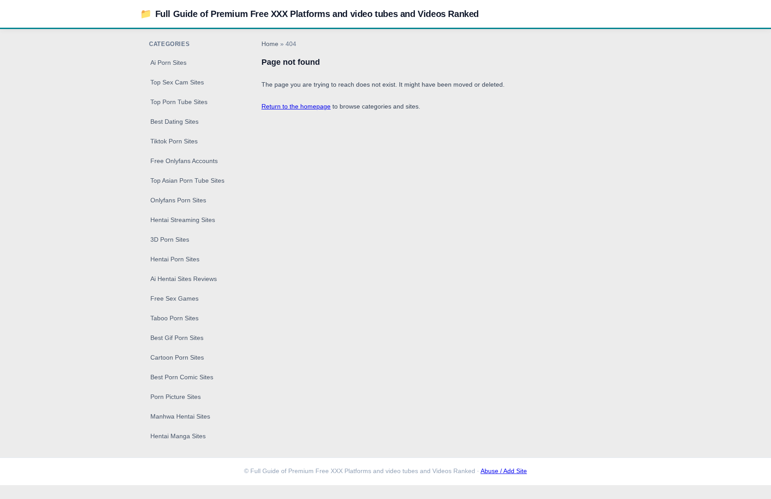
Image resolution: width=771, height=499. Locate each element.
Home (269, 44)
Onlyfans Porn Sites (178, 200)
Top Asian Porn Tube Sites (187, 180)
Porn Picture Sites (175, 396)
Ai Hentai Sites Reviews (183, 278)
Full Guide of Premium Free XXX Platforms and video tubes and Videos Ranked (309, 13)
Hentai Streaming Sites (182, 219)
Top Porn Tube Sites (178, 101)
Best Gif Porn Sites (176, 337)
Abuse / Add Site (504, 471)
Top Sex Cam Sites (177, 82)
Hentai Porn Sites (174, 259)
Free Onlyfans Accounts (184, 160)
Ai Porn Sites (168, 62)
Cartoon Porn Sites (177, 357)
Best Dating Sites (174, 121)
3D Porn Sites (169, 239)
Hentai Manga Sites (178, 436)
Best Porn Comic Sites (181, 377)
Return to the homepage (296, 106)
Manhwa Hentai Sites (180, 416)
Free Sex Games (174, 298)
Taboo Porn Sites (174, 318)
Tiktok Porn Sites (174, 141)
